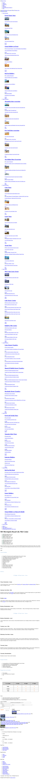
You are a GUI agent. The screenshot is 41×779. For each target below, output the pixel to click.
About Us (4, 3)
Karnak (4, 601)
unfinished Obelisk (32, 584)
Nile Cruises (5, 269)
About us (4, 762)
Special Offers (5, 467)
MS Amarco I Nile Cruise (9, 717)
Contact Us (4, 4)
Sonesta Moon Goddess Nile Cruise (19, 723)
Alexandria (4, 755)
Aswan (4, 756)
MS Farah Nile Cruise (9, 720)
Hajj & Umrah (5, 524)
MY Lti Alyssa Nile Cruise (23, 722)
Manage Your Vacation (6, 764)
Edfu (12, 593)
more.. (6, 44)
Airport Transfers (5, 342)
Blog (3, 5)
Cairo (3, 754)
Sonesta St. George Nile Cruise (10, 727)
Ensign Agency (12, 777)
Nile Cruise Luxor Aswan (7, 528)
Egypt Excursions (6, 185)
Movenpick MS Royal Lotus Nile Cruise (24, 713)
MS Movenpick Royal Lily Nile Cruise (9, 529)
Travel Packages (5, 13)
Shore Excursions (5, 99)
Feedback (4, 6)
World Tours (5, 413)
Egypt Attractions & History (7, 7)
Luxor (5, 598)
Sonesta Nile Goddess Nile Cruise (14, 724)
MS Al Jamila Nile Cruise (13, 721)
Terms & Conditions (6, 773)
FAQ (3, 8)
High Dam (19, 584)
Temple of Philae (25, 584)
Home (4, 2)
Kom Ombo (12, 592)
